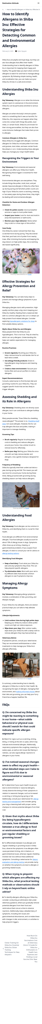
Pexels (29, 274)
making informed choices (25, 692)
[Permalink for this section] (17, 94)
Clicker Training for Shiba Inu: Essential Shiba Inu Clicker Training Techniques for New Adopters (12, 949)
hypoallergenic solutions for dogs (22, 321)
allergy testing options (10, 553)
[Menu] (38, 3)
